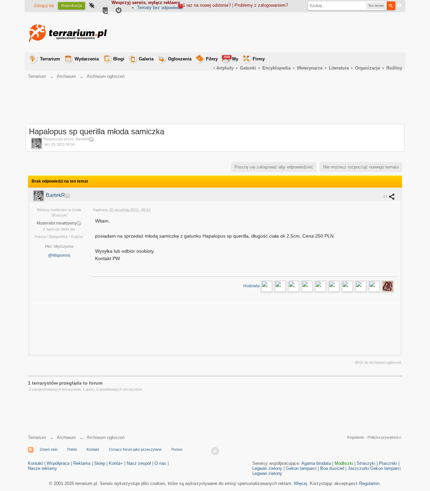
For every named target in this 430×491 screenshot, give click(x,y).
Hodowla (252, 286)
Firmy (259, 58)
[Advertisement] (280, 32)
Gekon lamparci (301, 468)
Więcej (300, 483)
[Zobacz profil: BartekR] (39, 195)
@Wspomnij (59, 255)
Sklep (99, 463)
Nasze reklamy (42, 468)
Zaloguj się (44, 5)
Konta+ (116, 463)
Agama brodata (316, 463)
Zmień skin (48, 449)
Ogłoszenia (179, 58)
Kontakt (93, 449)
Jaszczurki (358, 468)
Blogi (118, 58)
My (230, 58)
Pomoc (177, 449)
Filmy (212, 58)
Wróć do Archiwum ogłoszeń (378, 362)
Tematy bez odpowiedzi (160, 7)
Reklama (81, 463)
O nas (160, 463)
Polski (72, 449)
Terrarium (50, 58)
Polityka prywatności (384, 437)
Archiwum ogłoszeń (106, 437)
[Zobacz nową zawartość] (105, 11)
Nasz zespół (139, 463)
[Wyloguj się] (118, 11)
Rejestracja (71, 5)
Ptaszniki (388, 463)
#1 (385, 196)
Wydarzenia (87, 58)
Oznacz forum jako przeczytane (135, 449)
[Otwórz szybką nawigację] (91, 6)
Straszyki (366, 463)
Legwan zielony (267, 468)
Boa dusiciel (332, 468)
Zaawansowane (399, 5)
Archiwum (66, 437)
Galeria (146, 58)
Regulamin (355, 437)
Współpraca (58, 463)
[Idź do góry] (215, 451)
